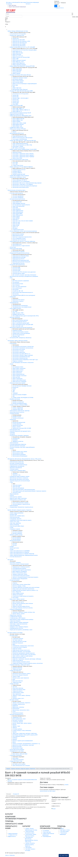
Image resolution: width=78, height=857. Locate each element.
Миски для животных (17, 680)
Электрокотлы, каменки (16, 496)
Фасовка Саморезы (17, 533)
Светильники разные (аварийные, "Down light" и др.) (25, 359)
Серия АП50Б (15, 225)
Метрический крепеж (15, 540)
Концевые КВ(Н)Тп (16, 171)
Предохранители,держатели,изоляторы (19, 253)
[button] (64, 855)
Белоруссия (15, 387)
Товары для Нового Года (16, 761)
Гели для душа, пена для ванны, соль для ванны (24, 654)
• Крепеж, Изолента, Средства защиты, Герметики (30, 845)
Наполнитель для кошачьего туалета (21, 673)
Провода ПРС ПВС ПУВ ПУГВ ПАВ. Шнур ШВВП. (21, 91)
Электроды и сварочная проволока (18, 623)
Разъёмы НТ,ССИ (16, 416)
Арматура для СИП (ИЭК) (18, 39)
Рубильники (13, 296)
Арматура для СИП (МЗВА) (19, 44)
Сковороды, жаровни (17, 721)
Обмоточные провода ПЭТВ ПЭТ (18, 128)
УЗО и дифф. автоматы (15, 308)
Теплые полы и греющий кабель (18, 470)
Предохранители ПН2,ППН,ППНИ (20, 256)
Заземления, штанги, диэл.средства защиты (20, 520)
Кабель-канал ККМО (17, 158)
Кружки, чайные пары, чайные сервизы (22, 723)
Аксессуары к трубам (17, 146)
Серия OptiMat (16, 218)
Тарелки (14, 732)
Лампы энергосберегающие (19, 380)
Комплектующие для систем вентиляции (20, 480)
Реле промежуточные (17, 283)
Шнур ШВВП (15, 104)
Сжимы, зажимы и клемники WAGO (18, 404)
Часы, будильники (16, 694)
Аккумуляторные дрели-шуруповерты (21, 569)
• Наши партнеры (46, 832)
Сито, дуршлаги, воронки (18, 736)
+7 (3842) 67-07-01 (59, 8)
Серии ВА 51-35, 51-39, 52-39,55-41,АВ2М (22, 220)
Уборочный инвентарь (17, 688)
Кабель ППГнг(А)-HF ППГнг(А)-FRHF (21, 57)
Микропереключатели (17, 235)
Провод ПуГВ (15, 101)
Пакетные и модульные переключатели (22, 237)
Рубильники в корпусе (17, 301)
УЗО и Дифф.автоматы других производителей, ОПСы (25, 315)
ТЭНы (11, 482)
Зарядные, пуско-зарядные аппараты (19, 626)
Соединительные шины (18, 229)
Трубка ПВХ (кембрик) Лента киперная (19, 175)
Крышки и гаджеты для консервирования (22, 740)
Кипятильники (15, 708)
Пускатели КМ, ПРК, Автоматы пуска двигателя (24, 272)
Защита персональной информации (17, 6)
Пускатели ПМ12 (16, 269)
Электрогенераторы (15, 625)
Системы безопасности (16, 556)
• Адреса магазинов (12, 833)
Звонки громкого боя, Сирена (19, 451)
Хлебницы (14, 737)
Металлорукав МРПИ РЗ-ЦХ (17, 133)
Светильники (13, 343)
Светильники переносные (18, 352)
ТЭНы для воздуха (16, 485)
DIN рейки (14, 228)
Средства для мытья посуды (19, 641)
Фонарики (12, 434)
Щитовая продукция (15, 317)
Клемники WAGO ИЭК (17, 409)
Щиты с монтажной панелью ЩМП (20, 323)
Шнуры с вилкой (16, 426)
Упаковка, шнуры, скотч (18, 698)
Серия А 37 (15, 226)
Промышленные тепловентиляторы (18, 464)
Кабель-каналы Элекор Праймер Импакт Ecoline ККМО (23, 149)
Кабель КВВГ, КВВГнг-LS (18, 108)
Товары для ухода (16, 682)
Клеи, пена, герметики (15, 523)
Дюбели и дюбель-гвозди (16, 534)
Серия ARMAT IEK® (17, 201)
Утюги (13, 711)
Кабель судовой (16, 73)
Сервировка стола (17, 717)
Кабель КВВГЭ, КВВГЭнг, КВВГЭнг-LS (21, 109)
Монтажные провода (17, 79)
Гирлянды (12, 432)
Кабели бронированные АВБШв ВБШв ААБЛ (20, 115)
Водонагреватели (14, 494)
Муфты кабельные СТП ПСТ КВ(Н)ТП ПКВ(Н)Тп (21, 166)
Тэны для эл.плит (16, 492)
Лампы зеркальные (17, 372)
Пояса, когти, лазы (14, 521)
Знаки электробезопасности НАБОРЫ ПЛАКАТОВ (22, 553)
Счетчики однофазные (17, 196)
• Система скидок (64, 831)
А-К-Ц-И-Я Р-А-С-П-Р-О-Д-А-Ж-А (18, 34)
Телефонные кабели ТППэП (16, 127)
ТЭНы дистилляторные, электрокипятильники (23, 489)
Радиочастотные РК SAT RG (16, 114)
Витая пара (15, 85)
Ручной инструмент (15, 580)
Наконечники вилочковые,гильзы (20, 187)
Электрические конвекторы (17, 461)
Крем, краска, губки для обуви (19, 753)
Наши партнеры (12, 5)
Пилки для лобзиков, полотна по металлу (22, 607)
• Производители (46, 836)
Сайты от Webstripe (10, 855)
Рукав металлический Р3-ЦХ (19, 136)
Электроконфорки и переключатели (21, 504)
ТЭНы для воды (16, 486)
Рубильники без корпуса (18, 299)
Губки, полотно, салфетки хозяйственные (22, 656)
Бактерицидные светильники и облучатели (23, 362)
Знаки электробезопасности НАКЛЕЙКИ (20, 550)
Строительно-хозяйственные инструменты (22, 596)
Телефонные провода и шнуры (19, 77)
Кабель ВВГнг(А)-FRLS (17, 53)
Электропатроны (14, 442)
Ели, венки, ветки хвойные (18, 764)
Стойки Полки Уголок (17, 165)
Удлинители (13, 419)
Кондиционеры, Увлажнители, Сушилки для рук (21, 507)
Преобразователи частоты (16, 628)
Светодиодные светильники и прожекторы (23, 346)
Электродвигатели (17, 244)
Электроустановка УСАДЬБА (19, 394)
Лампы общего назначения (18, 368)
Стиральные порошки (17, 638)
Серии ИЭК (15, 207)
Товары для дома (14, 683)
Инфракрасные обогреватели (17, 466)
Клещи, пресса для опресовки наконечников (23, 588)
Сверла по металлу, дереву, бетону (21, 606)
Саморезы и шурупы (15, 529)
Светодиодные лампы (17, 366)
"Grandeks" (15, 473)
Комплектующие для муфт (18, 174)
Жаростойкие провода (18, 80)
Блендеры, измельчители (18, 704)
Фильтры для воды (17, 746)
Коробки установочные (18, 402)
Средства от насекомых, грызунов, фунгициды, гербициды (26, 659)
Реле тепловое (16, 285)
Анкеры (12, 546)
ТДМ (13, 390)
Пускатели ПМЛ (16, 270)
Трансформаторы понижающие (20, 305)
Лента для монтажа (14, 517)
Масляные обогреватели (16, 467)
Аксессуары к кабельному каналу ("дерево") (23, 155)
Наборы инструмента (17, 594)
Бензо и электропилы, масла (19, 572)
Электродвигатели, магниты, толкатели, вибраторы (22, 241)
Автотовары (15, 597)
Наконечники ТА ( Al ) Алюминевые (21, 181)
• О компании (45, 830)
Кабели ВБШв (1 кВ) (17, 126)
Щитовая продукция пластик (19, 321)
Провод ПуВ (15, 99)
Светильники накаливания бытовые (21, 356)
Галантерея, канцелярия (16, 755)
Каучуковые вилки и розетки (17, 412)
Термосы (14, 727)
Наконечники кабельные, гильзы (18, 177)
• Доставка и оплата (65, 830)
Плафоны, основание (17, 361)
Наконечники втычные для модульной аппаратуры (24, 185)
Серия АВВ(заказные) (17, 215)
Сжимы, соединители (17, 407)
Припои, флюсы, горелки (18, 613)
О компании (9, 3)
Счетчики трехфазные (17, 197)
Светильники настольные (18, 349)
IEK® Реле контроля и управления (20, 280)
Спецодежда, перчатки (15, 518)
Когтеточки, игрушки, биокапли (20, 675)
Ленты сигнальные (14, 524)
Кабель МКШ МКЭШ (17, 69)
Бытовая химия (14, 635)
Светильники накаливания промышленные (22, 347)
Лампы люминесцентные (18, 374)
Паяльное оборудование (16, 609)
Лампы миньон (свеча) (17, 369)
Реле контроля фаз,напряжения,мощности (22, 292)
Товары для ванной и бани (18, 689)
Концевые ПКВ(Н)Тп (17, 172)
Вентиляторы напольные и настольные (19, 479)
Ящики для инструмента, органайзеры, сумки (21, 629)
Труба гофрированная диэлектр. (20, 143)
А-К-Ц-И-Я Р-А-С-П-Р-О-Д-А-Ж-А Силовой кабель (24, 50)
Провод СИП (15, 38)
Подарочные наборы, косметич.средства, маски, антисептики (27, 663)
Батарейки (15, 439)
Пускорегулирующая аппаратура (18, 444)
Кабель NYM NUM (16, 54)
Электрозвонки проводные (19, 454)
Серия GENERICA (16, 209)
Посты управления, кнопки (19, 238)
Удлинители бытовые (17, 425)
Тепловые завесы (14, 469)
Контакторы (13, 247)
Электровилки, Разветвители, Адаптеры (19, 410)
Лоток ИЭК (15, 162)
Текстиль (14, 686)
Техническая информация (32, 2)
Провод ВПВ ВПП (16, 72)
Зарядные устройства (17, 441)
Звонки (12, 448)
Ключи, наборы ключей (18, 593)
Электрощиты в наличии (18, 251)
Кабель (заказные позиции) (19, 60)
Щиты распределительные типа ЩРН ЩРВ (22, 324)
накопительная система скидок (47, 791)
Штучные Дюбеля (16, 537)
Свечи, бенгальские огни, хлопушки (21, 765)
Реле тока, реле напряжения (19, 286)
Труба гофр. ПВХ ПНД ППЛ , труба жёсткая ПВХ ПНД (23, 140)
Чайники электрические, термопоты (21, 702)
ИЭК (13, 391)
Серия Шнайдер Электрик (18, 203)
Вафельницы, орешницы (18, 707)
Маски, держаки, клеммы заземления (19, 622)
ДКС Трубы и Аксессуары (18, 147)
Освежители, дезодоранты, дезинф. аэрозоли (23, 653)
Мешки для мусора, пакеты (19, 657)
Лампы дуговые (16, 377)
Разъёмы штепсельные (17, 418)
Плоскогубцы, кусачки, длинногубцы (21, 584)
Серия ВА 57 (15, 219)
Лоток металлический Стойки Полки (19, 159)
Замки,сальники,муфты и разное (20, 331)
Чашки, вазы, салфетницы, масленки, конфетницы (24, 733)
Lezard (14, 388)
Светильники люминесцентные (20, 358)
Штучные (14, 543)
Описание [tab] (8, 794)
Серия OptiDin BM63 (17, 213)
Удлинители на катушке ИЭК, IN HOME (21, 428)
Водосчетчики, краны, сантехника (18, 498)
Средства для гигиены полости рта (21, 650)
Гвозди (11, 549)
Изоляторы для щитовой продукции (21, 261)
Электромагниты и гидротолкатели (21, 245)
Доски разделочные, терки (19, 718)
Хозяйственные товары (18, 692)
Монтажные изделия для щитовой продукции (21, 327)
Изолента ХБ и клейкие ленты (17, 515)
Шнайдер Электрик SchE (18, 314)
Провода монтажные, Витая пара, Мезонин (20, 74)
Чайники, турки (16, 726)
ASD (13, 396)
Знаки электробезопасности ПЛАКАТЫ (19, 552)
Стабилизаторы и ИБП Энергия (17, 618)
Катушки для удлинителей (18, 422)
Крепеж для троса (14, 548)
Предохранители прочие (18, 263)
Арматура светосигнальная (19, 239)
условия (66, 784)
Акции (16, 2)
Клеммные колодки (17, 330)
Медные (14, 131)
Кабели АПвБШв (16, 121)
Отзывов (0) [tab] (16, 794)
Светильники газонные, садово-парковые (22, 355)
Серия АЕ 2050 (16, 223)
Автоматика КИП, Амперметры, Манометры (20, 337)
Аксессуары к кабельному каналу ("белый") (23, 153)
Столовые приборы (17, 729)
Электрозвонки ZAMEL (18, 453)
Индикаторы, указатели (16, 615)
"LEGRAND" (15, 393)
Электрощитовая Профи (16, 248)
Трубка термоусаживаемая (16, 512)
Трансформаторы (14, 302)
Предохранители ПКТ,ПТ (18, 258)
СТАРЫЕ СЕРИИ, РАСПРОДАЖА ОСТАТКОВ (22, 397)
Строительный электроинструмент (21, 575)
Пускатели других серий (18, 273)
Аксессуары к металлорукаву (19, 139)
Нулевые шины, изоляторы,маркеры (21, 333)
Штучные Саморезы (17, 531)
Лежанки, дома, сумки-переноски (20, 677)
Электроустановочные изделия (17, 383)
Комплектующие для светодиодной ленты (20, 431)
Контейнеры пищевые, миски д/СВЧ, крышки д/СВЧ (25, 734)
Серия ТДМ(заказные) (17, 210)
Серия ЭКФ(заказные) (17, 212)
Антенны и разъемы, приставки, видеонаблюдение (22, 447)
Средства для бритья (17, 660)
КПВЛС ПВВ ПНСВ (16, 88)
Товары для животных (15, 670)
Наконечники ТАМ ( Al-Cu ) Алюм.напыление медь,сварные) (26, 182)
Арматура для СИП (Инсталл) (19, 42)
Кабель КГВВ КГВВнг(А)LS (18, 63)
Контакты (28, 3)
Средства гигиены (16, 648)
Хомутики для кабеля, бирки (17, 526)
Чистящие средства (17, 640)
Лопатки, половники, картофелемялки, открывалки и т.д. (26, 743)
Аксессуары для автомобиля (17, 749)
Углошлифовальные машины (19, 568)
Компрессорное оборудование (19, 578)
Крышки (14, 724)
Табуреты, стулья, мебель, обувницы (21, 695)
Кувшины (14, 739)
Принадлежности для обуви (17, 751)
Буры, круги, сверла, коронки (17, 599)
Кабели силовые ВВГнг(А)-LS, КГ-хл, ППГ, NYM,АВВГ (22, 47)
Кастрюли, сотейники (17, 720)
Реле (11, 277)
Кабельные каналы (16, 152)
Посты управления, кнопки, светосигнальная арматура (23, 231)
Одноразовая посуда (17, 748)
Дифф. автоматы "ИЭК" (18, 312)
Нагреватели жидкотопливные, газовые (19, 476)
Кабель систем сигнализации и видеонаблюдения (24, 83)
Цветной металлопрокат (18, 334)
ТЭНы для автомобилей (18, 488)
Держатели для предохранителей (20, 260)
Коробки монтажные (15, 399)
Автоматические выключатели (17, 199)
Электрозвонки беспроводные (19, 456)
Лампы (11, 364)
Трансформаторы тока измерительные (21, 307)
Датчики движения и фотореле (17, 445)
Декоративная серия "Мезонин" (20, 89)
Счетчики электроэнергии (16, 193)
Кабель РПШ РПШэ (17, 70)
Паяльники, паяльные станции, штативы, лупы (23, 612)
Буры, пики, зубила (17, 604)
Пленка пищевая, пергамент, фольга (21, 661)
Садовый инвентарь (17, 667)
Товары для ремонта (17, 691)
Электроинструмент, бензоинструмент (19, 564)
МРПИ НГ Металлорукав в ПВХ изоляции (22, 137)
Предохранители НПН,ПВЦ (18, 257)
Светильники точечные (18, 350)
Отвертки (14, 583)
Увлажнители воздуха (17, 713)
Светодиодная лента (15, 429)
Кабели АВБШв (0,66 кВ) (18, 118)
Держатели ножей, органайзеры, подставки (23, 745)
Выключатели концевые (18, 234)
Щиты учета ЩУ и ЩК (17, 326)
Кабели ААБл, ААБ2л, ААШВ (19, 123)
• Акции (62, 828)
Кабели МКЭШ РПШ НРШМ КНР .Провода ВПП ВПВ (22, 66)
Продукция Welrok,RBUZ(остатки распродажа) (23, 295)
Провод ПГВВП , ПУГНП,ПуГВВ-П (20, 98)
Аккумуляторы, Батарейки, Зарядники (19, 435)
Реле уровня (15, 289)
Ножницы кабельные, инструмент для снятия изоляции (25, 587)
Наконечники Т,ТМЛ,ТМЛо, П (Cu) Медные (22, 184)
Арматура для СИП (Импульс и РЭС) (21, 41)
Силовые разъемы (14, 413)
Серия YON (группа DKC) (18, 206)
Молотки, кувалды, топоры (19, 586)
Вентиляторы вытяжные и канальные (19, 477)
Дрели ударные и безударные (19, 571)
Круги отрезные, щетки (18, 602)
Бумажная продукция (17, 642)
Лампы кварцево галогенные (19, 375)
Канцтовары (15, 758)
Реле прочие (15, 293)
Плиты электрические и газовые (20, 502)
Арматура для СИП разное (18, 45)
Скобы (11, 527)
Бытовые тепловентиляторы (17, 463)
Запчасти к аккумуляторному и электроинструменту (25, 577)
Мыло (13, 644)
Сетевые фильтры (16, 423)
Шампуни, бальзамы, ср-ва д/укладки (21, 651)
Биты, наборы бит (16, 591)
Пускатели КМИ (16, 267)
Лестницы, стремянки (15, 562)
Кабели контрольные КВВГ (16, 105)
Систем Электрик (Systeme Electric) (21, 204)
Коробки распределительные (19, 403)
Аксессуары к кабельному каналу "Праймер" (23, 156)
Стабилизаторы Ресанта (16, 616)
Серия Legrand (16, 216)
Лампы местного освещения (19, 381)
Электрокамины (14, 505)
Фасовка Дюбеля (16, 539)
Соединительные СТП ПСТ (18, 169)
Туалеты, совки (16, 676)
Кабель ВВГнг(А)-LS (17, 51)
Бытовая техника (14, 699)
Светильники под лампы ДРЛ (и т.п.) (21, 353)
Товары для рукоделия (18, 759)
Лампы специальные (17, 378)
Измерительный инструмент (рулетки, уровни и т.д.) (25, 590)
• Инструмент (28, 847)
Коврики (14, 696)
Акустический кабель (17, 82)
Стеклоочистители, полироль (19, 647)
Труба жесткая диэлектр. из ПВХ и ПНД (22, 145)
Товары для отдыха (17, 669)
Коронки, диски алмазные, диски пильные (22, 603)
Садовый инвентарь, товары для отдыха (20, 664)
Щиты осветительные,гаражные (20, 320)
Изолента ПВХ (13, 514)
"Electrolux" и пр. (16, 475)
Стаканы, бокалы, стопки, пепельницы (21, 730)
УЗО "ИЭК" (14, 311)
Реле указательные (17, 288)
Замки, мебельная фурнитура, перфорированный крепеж (24, 555)
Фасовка (14, 545)
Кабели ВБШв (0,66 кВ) (18, 124)
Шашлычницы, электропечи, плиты (20, 710)
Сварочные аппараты (15, 621)
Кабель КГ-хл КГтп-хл (17, 55)
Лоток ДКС (15, 164)
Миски (14, 742)
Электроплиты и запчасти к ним (18, 499)
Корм (13, 679)
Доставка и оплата (10, 2)
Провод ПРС (15, 96)
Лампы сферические (17, 371)
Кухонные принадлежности (16, 714)
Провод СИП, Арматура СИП (17, 35)
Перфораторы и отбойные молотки (21, 567)
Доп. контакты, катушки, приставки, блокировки (24, 274)
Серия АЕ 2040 (16, 222)
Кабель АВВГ (15, 58)
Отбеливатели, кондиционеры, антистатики (23, 645)
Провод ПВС (15, 95)
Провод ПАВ (15, 102)
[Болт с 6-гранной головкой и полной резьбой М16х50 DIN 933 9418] (23, 780)
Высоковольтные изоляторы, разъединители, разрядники (24, 276)
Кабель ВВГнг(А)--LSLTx (18, 61)
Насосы (12, 495)
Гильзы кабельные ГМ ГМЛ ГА (19, 180)
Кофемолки (15, 705)
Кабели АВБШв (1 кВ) (17, 120)
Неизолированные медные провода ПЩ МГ (20, 112)
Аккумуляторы (16, 438)
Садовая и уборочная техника (19, 574)
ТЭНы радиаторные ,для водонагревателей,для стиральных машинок (29, 491)
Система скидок (22, 2)
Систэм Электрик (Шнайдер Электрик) (22, 385)
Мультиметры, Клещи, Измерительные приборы (21, 619)
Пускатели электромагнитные (17, 264)
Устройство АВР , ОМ (17, 291)
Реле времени (15, 282)
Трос (13, 86)
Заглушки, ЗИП (16, 336)
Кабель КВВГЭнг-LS (17, 111)
